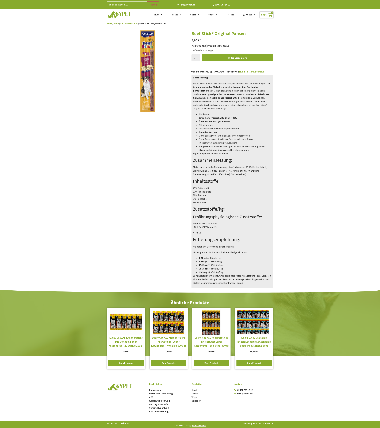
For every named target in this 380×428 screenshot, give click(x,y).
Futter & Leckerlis (129, 23)
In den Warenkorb (237, 57)
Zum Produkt (126, 362)
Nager (193, 14)
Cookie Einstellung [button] (158, 411)
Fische (231, 14)
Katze (175, 14)
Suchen (153, 4)
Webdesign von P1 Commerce (258, 423)
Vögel (211, 14)
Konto (249, 14)
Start (109, 23)
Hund (157, 14)
